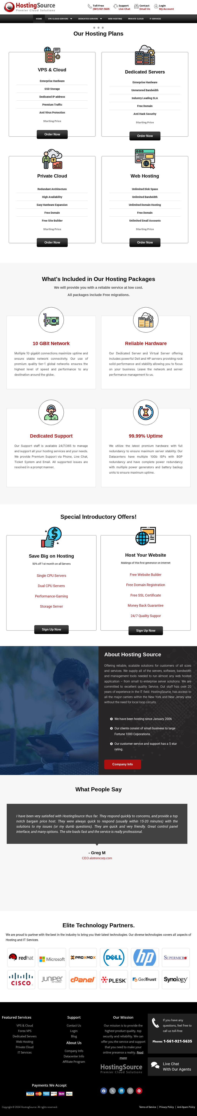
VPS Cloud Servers (58, 18)
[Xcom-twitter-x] (112, 1091)
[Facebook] (103, 1091)
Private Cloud (136, 18)
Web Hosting (115, 18)
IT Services (155, 18)
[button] (52, 134)
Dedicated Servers (88, 18)
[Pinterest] (139, 1091)
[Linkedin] (121, 1091)
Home (39, 18)
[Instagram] (130, 1091)
